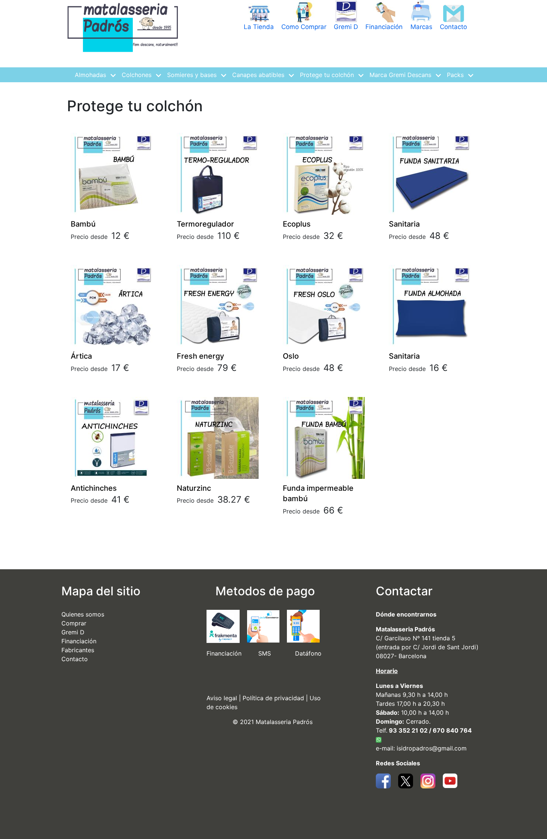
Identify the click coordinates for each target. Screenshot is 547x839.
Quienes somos (82, 614)
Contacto (453, 27)
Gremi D (346, 27)
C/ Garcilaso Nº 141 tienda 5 (415, 638)
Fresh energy (200, 356)
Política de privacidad (273, 698)
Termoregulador (205, 224)
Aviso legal (222, 698)
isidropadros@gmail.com (432, 748)
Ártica (81, 356)
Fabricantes (77, 650)
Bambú (83, 224)
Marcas (421, 27)
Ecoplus (297, 224)
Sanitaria (404, 224)
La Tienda (259, 27)
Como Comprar (303, 27)
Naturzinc (194, 488)
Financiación (384, 27)
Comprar (73, 623)
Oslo (291, 356)
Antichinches (94, 488)
